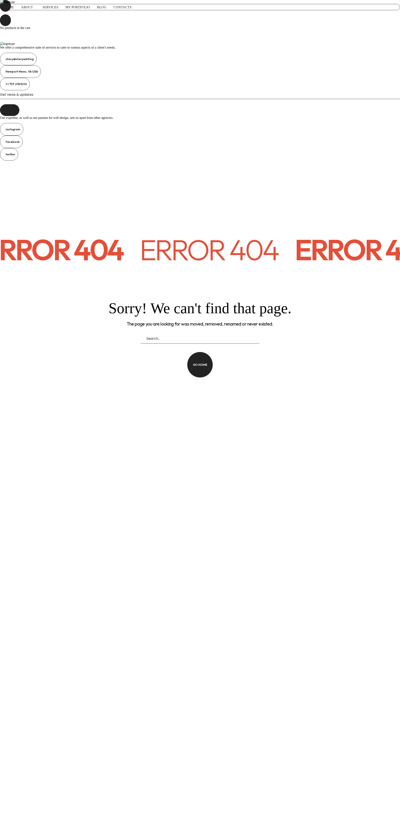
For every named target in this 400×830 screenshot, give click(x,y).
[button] (200, 12)
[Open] (5, 20)
